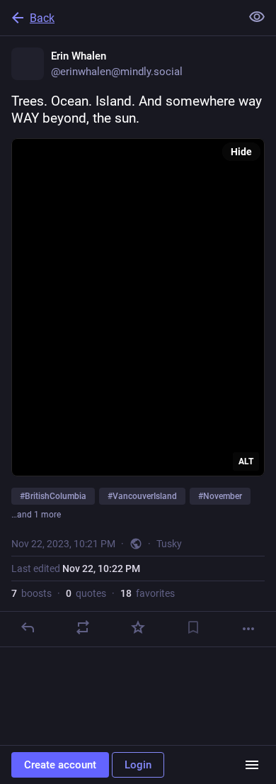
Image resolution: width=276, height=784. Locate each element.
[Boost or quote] (82, 627)
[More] (248, 628)
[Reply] (27, 627)
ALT (245, 461)
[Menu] (252, 765)
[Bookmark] (193, 627)
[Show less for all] (257, 17)
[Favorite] (138, 627)
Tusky (169, 543)
